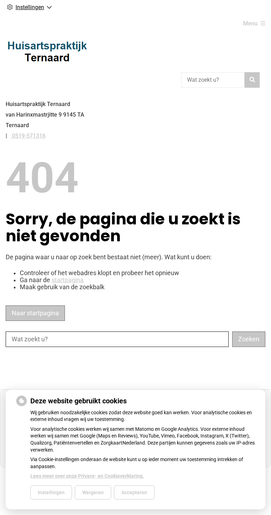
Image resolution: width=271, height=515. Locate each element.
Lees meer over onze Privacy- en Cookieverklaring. (87, 476)
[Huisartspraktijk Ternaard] (47, 51)
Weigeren (93, 492)
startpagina (68, 280)
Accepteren (134, 492)
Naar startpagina (35, 313)
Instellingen (51, 492)
